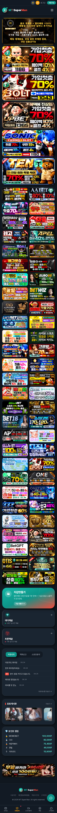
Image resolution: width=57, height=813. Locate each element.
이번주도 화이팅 (11, 662)
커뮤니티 (11, 654)
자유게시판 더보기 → (45, 691)
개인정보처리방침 (23, 795)
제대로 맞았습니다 (12, 679)
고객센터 (44, 795)
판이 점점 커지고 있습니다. (20, 674)
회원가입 (51, 3)
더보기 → (49, 704)
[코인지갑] (38, 3)
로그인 (42, 3)
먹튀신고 (23, 654)
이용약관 (13, 795)
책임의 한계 (35, 795)
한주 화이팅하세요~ (12, 668)
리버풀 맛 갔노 (10, 685)
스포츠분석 (36, 654)
